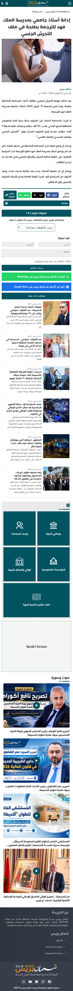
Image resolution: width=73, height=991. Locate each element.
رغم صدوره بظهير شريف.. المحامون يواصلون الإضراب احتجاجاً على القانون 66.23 (27, 475)
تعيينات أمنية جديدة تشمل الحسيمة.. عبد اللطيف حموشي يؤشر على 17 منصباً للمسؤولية (25, 310)
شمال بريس (65, 89)
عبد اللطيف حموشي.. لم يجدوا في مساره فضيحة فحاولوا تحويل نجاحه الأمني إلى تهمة (23, 342)
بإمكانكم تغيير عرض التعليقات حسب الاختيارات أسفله (36, 220)
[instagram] (43, 982)
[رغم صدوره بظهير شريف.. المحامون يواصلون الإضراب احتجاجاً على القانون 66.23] (56, 468)
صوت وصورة (60, 677)
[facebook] (49, 982)
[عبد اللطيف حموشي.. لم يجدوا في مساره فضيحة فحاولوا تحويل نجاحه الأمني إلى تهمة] (56, 335)
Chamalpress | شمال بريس (57, 11)
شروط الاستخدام (54, 946)
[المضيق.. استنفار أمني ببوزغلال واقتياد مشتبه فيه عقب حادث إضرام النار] (56, 435)
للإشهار (59, 940)
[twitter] (37, 982)
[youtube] (30, 982)
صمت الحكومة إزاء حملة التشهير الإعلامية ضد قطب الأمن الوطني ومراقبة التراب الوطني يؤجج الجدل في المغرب (23, 409)
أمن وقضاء (37, 11)
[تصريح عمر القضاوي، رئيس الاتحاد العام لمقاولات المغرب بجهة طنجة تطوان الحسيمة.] (36, 765)
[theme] (4, 3)
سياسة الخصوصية (54, 953)
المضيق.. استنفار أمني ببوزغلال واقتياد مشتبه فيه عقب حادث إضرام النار (25, 443)
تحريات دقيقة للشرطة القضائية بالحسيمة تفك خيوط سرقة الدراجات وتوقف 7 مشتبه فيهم (25, 375)
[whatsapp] (24, 982)
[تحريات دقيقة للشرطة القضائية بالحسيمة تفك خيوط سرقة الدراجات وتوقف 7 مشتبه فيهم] (56, 367)
